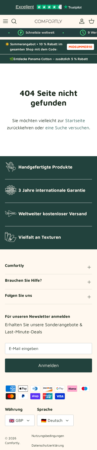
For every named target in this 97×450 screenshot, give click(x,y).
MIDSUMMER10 (80, 47)
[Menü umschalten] (5, 21)
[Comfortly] (48, 21)
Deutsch (55, 420)
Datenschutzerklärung (48, 445)
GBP (19, 420)
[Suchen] (16, 21)
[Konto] (80, 21)
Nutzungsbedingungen (48, 436)
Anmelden (48, 365)
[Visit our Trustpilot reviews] (48, 7)
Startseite (75, 120)
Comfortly (12, 443)
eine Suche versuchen (67, 127)
